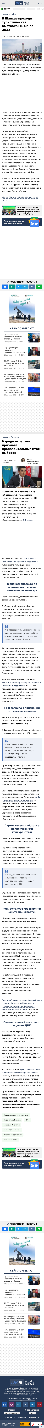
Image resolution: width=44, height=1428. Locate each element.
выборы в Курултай (12, 1125)
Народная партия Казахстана (16, 1115)
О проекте (10, 1417)
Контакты (34, 1417)
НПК (27, 1120)
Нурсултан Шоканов (12, 1120)
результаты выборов (12, 1130)
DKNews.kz (28, 520)
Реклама (22, 1417)
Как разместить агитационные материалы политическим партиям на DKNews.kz (22, 1399)
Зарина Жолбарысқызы (33, 460)
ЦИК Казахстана (10, 1140)
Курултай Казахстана (13, 1135)
